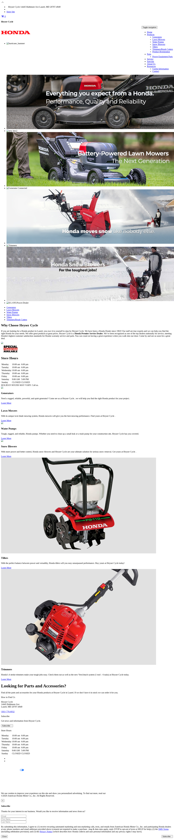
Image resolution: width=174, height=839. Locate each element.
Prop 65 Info (6, 784)
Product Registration (161, 52)
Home (149, 32)
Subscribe (6, 726)
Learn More (6, 403)
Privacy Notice (7, 765)
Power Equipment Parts (162, 56)
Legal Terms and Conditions (13, 775)
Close (4, 836)
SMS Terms (6, 779)
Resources (151, 66)
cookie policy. (112, 793)
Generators (157, 37)
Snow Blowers (158, 44)
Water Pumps (158, 42)
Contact (155, 71)
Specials (150, 61)
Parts (149, 54)
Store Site (11, 12)
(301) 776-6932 (15, 9)
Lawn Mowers (158, 39)
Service (150, 59)
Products (150, 34)
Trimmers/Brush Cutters (162, 49)
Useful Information (160, 69)
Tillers (155, 47)
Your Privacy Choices (10, 770)
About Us (151, 64)
